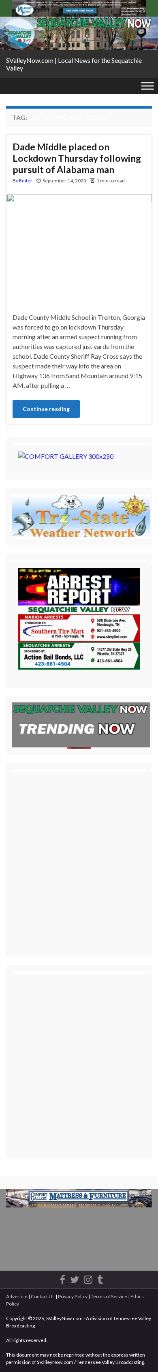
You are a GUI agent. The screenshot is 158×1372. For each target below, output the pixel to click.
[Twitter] (74, 1278)
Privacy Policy (73, 1296)
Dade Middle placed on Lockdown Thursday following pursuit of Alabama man (77, 158)
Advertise (17, 1296)
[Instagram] (88, 1278)
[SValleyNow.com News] (100, 1278)
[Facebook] (62, 1278)
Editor (25, 181)
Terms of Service (109, 1296)
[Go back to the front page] (79, 33)
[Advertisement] (79, 857)
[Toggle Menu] (147, 86)
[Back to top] (140, 1354)
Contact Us (43, 1296)
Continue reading (46, 408)
